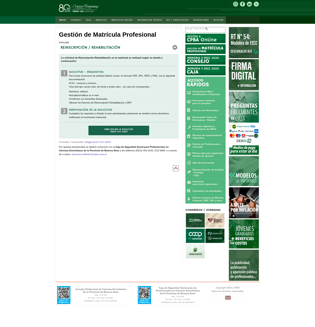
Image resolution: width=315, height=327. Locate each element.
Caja (88, 20)
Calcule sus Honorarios (205, 110)
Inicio (62, 20)
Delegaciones (201, 20)
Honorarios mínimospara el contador (203, 102)
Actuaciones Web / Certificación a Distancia (206, 93)
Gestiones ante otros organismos (205, 183)
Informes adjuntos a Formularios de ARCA (204, 127)
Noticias (218, 20)
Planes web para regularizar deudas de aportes (207, 154)
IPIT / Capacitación (177, 20)
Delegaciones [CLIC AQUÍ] (98, 142)
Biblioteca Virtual (122, 20)
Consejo (76, 20)
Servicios (101, 20)
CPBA (82, 8)
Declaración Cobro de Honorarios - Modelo (204, 118)
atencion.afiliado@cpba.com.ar (89, 154)
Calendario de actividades (207, 191)
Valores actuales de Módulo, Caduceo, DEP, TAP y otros (208, 199)
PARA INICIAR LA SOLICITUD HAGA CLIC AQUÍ (119, 130)
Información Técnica (149, 20)
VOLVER (65, 42)
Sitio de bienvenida (203, 162)
